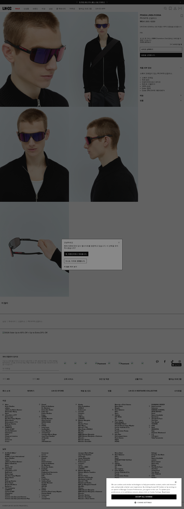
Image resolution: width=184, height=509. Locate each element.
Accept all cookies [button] (143, 497)
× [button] (175, 482)
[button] (143, 502)
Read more (166, 492)
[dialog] (143, 492)
